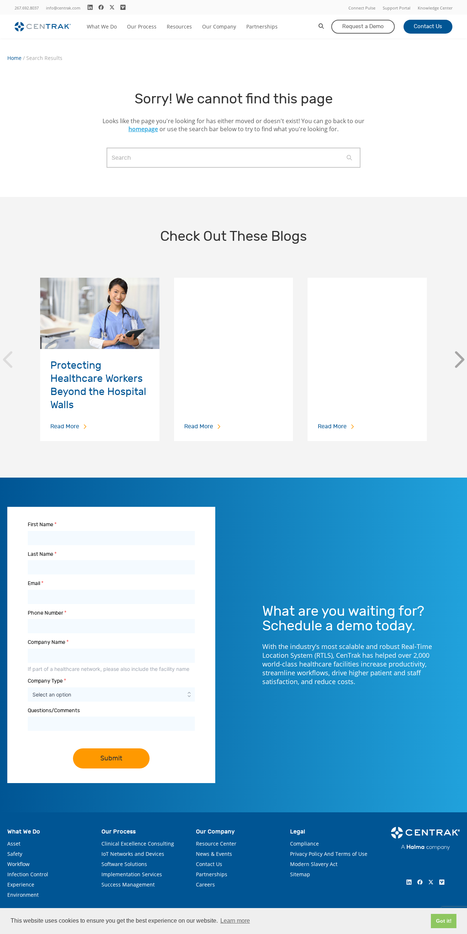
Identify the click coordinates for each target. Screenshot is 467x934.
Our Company (219, 26)
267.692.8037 (27, 8)
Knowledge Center (435, 8)
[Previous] (7, 359)
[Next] (459, 359)
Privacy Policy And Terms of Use (328, 853)
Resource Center (216, 843)
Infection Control (27, 874)
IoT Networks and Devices (132, 853)
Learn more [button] (235, 921)
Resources (179, 26)
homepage (143, 129)
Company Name (48, 642)
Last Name (42, 554)
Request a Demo (363, 26)
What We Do (102, 26)
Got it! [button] (444, 921)
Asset (13, 843)
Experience (20, 884)
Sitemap (300, 874)
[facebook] (101, 7)
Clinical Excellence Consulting (137, 843)
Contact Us (428, 26)
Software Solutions (124, 864)
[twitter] (112, 7)
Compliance (304, 843)
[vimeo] (123, 7)
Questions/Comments (54, 710)
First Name (42, 524)
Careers (205, 884)
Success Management (128, 884)
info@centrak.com (63, 8)
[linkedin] (90, 7)
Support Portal (396, 8)
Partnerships (262, 26)
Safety (14, 853)
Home (14, 58)
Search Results (44, 58)
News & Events (214, 853)
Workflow (18, 864)
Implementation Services (131, 874)
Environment (23, 894)
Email (35, 583)
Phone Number (47, 613)
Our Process (142, 26)
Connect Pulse (361, 8)
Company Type (47, 681)
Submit (111, 758)
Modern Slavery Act (313, 864)
